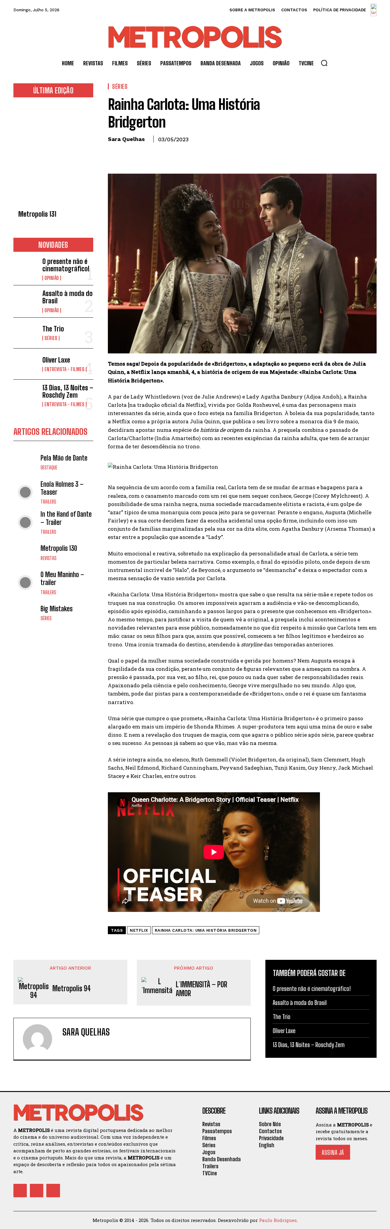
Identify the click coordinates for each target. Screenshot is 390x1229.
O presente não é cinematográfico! (66, 265)
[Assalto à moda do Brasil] (25, 301)
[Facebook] (114, 153)
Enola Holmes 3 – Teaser (62, 488)
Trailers (48, 501)
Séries (50, 338)
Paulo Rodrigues (278, 1220)
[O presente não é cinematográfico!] (25, 269)
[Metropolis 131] (53, 155)
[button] (324, 63)
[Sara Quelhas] (41, 1039)
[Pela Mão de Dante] (25, 462)
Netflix (139, 930)
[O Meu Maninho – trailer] (25, 583)
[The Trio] (25, 333)
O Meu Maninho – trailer (62, 578)
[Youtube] (53, 1190)
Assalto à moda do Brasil (67, 297)
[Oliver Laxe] (25, 364)
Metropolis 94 (71, 988)
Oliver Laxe (56, 360)
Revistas (48, 558)
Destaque (49, 467)
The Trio (53, 329)
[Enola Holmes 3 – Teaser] (25, 492)
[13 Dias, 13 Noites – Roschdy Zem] (25, 395)
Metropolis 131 (37, 214)
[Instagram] (36, 1190)
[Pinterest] (142, 153)
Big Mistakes (57, 609)
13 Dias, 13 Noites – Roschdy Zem (67, 391)
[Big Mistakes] (25, 613)
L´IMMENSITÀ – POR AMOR (201, 989)
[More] (170, 153)
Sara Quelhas (126, 139)
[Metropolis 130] (25, 552)
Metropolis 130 (59, 548)
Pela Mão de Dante (64, 458)
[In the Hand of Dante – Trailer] (25, 522)
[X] (128, 153)
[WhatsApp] (156, 153)
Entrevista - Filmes (64, 369)
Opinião (51, 278)
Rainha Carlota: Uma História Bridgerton (206, 930)
